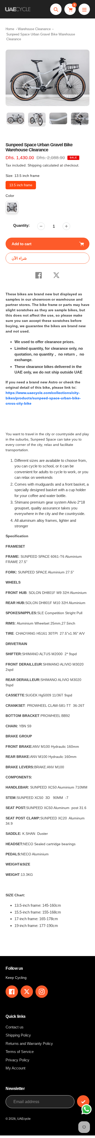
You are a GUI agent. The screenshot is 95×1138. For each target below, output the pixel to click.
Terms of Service (20, 1051)
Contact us (15, 1027)
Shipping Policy (18, 1035)
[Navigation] (84, 9)
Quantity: (21, 225)
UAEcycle (24, 1119)
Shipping (35, 165)
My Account (15, 1068)
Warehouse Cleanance (34, 29)
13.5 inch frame (20, 184)
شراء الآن (19, 258)
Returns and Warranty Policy (29, 1043)
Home (10, 29)
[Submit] (83, 1101)
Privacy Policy (17, 1060)
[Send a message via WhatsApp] (86, 1109)
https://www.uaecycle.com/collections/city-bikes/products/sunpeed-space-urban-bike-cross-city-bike (43, 398)
